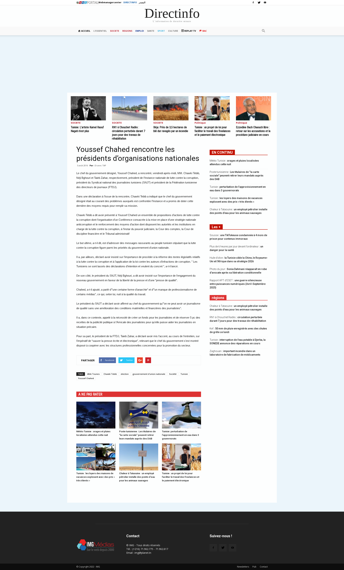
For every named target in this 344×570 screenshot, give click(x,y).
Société (172, 374)
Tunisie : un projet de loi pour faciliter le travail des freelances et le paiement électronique (212, 131)
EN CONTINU (222, 152)
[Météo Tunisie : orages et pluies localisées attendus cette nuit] (95, 415)
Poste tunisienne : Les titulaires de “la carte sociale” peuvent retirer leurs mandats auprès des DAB (137, 435)
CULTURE (173, 30)
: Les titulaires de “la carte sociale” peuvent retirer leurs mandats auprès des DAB (236, 176)
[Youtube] (265, 2)
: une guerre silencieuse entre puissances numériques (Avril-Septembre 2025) (238, 284)
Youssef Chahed (86, 378)
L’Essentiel (100, 30)
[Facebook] (253, 2)
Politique (200, 123)
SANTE (150, 30)
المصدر (142, 2)
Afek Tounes (93, 374)
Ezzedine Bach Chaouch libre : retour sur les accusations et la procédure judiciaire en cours (253, 131)
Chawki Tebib (110, 374)
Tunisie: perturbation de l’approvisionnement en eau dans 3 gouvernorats (180, 435)
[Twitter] (259, 2)
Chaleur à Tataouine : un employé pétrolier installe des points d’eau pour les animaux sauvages (137, 477)
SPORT (161, 30)
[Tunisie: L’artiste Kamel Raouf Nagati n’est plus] (89, 108)
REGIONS (127, 30)
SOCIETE (114, 30)
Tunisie (184, 374)
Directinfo (130, 2)
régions (218, 298)
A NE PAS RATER (90, 394)
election (125, 374)
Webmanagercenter (109, 2)
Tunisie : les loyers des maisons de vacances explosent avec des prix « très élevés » (95, 477)
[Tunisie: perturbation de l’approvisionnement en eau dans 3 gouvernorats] (181, 415)
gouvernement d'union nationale (149, 374)
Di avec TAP (100, 165)
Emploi (139, 30)
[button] (263, 31)
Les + (216, 227)
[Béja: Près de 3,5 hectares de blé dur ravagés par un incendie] (172, 108)
